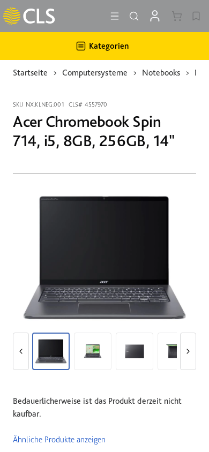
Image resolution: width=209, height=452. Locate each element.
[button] (21, 351)
